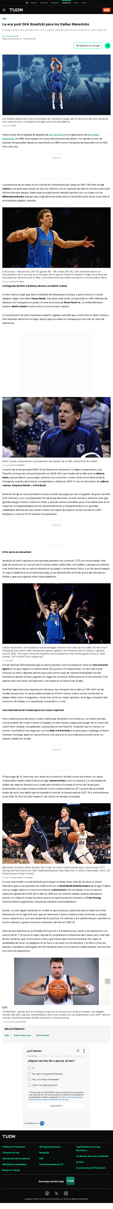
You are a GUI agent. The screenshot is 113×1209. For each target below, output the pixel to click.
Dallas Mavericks (22, 1035)
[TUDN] (16, 10)
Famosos (55, 3)
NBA (4, 19)
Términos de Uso (11, 1153)
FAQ (41, 1158)
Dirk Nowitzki (56, 134)
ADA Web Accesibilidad (14, 1164)
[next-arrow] (108, 981)
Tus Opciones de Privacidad (90, 1168)
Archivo (80, 1162)
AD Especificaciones (49, 1147)
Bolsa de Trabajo (11, 1170)
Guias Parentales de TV (51, 1164)
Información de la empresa (16, 1158)
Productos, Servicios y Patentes (92, 1156)
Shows (34, 3)
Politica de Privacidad (13, 1147)
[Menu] (4, 10)
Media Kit (44, 1153)
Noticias (44, 3)
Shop (84, 3)
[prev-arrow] (2, 981)
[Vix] (107, 10)
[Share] (108, 46)
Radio (76, 3)
